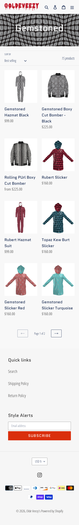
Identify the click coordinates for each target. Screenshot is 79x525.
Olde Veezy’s (33, 511)
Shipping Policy (18, 383)
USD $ (38, 461)
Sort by (7, 54)
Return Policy (17, 395)
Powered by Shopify (52, 511)
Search (12, 371)
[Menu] (72, 7)
